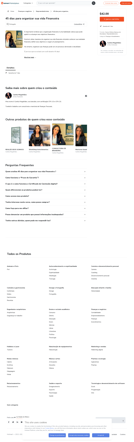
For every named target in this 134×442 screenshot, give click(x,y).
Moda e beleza (12, 359)
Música (51, 368)
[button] (44, 172)
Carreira (93, 269)
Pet (8, 269)
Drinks (9, 294)
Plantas (94, 365)
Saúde (51, 396)
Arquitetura (11, 312)
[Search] (93, 3)
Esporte (52, 390)
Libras (51, 328)
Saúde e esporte (55, 383)
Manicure (10, 368)
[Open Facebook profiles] (8, 422)
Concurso (52, 312)
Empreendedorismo (98, 316)
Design (51, 291)
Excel (93, 386)
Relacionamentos (13, 383)
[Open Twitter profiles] (13, 422)
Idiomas (51, 325)
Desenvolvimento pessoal (100, 276)
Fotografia (52, 294)
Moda (9, 374)
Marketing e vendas (98, 347)
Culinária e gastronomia (16, 288)
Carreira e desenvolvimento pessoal (105, 266)
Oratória (94, 279)
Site (92, 393)
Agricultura (95, 362)
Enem (51, 322)
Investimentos (96, 322)
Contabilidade (96, 312)
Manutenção (53, 350)
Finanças (94, 319)
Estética (10, 365)
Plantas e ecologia (98, 359)
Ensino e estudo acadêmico (59, 309)
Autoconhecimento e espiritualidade (63, 266)
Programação (95, 390)
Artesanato (53, 362)
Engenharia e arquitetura (16, 309)
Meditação (52, 276)
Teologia (52, 279)
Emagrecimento (54, 386)
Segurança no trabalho (14, 316)
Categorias (27, 3)
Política (51, 334)
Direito (51, 316)
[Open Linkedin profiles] (17, 422)
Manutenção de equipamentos (60, 347)
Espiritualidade (54, 272)
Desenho (52, 365)
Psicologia (52, 338)
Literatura (52, 331)
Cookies (122, 434)
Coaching (94, 272)
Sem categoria (12, 405)
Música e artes (54, 359)
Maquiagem (11, 371)
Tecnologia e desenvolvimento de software (108, 383)
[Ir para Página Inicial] (10, 3)
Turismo (10, 350)
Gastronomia (11, 297)
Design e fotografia (56, 288)
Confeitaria (10, 291)
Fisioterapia (53, 393)
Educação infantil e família (101, 288)
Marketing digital (97, 350)
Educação (52, 319)
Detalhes (10, 68)
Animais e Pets (12, 266)
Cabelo (9, 362)
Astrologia (52, 269)
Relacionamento (12, 386)
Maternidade (95, 291)
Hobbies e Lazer (13, 347)
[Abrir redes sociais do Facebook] (86, 96)
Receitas (10, 300)
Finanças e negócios (98, 309)
